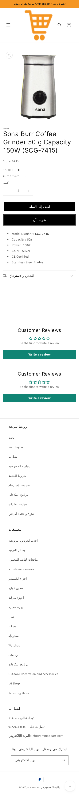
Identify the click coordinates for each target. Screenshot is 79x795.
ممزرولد (13, 636)
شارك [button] (11, 289)
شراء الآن (39, 220)
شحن (23, 175)
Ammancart (33, 787)
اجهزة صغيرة (16, 607)
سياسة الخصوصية (19, 466)
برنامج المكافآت (18, 495)
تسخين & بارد (16, 588)
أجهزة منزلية (16, 598)
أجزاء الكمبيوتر (17, 578)
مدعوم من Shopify (50, 787)
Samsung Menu (18, 693)
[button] (8, 25)
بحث (11, 437)
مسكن (12, 626)
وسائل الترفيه (16, 550)
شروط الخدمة (17, 476)
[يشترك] (63, 760)
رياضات (13, 655)
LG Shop (14, 683)
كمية (5, 182)
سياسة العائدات (18, 504)
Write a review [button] (39, 354)
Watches (14, 645)
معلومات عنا (16, 447)
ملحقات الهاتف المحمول (23, 559)
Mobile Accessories (21, 569)
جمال (11, 617)
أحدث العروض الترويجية (23, 540)
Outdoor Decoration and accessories (33, 674)
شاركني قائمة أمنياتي (21, 514)
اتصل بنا (13, 456)
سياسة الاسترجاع (19, 485)
